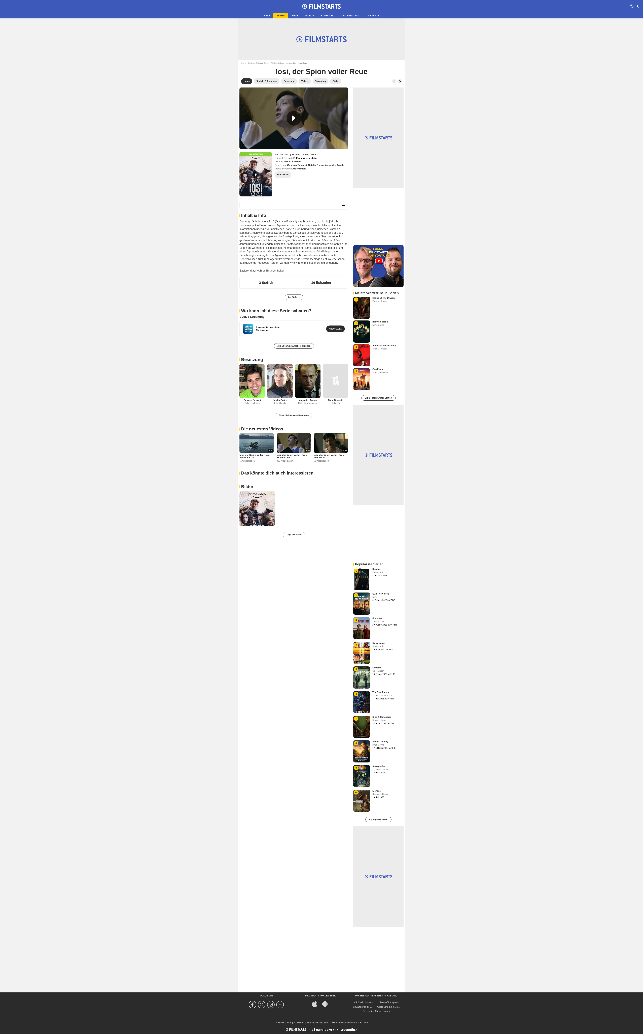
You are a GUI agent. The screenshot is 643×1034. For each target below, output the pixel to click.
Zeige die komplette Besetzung (294, 415)
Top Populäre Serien (378, 819)
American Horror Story (384, 345)
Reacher (376, 569)
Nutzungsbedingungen (317, 1022)
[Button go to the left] (394, 81)
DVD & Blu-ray (350, 15)
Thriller (313, 154)
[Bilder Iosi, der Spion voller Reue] (257, 508)
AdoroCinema (384, 1006)
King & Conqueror (381, 717)
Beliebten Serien (262, 63)
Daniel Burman (292, 161)
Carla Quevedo (335, 400)
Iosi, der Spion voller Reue (321, 71)
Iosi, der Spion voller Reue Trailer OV (329, 456)
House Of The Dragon (383, 298)
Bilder (247, 486)
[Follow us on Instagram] (271, 1004)
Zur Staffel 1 (294, 297)
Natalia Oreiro (316, 165)
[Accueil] (321, 6)
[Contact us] (280, 1004)
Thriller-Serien (277, 63)
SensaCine (385, 1002)
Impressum (299, 1022)
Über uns (279, 1022)
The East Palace (380, 692)
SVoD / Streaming (252, 316)
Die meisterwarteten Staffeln (378, 398)
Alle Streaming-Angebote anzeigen (293, 346)
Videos (309, 15)
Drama (304, 154)
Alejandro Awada (334, 165)
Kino (267, 15)
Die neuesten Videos (262, 428)
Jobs (289, 1022)
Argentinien (299, 168)
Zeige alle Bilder (294, 535)
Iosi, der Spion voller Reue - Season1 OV (292, 456)
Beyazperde (359, 1006)
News (295, 15)
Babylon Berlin (380, 321)
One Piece (377, 369)
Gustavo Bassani (297, 165)
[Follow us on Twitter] (262, 1004)
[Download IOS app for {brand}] (316, 1003)
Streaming (328, 15)
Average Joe (378, 766)
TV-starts (372, 15)
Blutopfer (377, 618)
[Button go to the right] (400, 81)
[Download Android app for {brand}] (327, 1003)
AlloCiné (358, 1002)
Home (243, 63)
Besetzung (252, 359)
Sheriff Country (380, 741)
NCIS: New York (380, 594)
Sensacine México (373, 1011)
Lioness (376, 791)
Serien (280, 15)
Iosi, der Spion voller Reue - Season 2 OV (255, 456)
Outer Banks (378, 643)
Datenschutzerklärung (341, 1022)
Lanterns (376, 667)
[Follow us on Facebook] (253, 1004)
